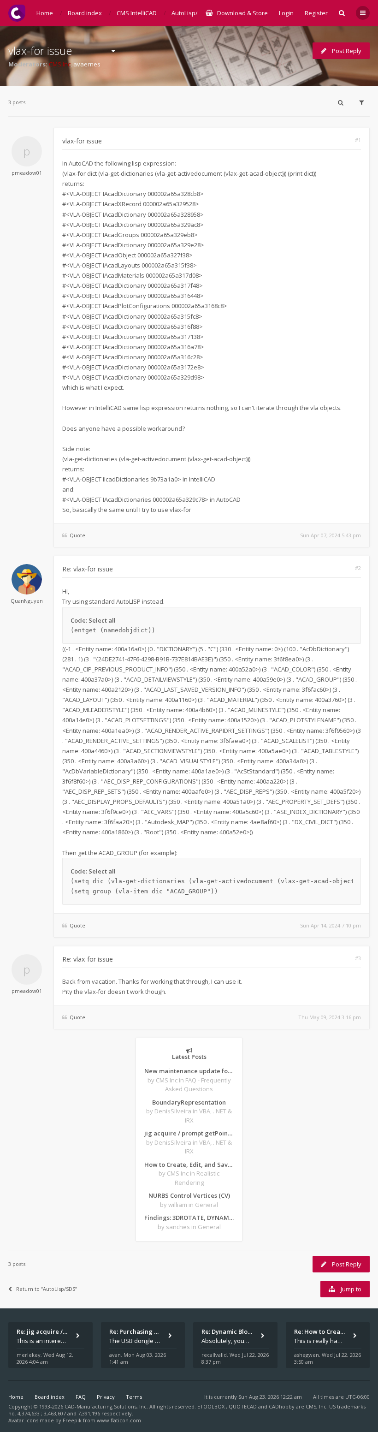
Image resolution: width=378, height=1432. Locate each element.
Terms (134, 1396)
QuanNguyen (27, 600)
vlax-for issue (40, 50)
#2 (358, 567)
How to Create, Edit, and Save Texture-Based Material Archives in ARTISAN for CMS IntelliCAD (189, 1164)
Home (16, 1396)
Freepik (72, 1420)
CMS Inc (60, 64)
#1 (358, 140)
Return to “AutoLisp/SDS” (46, 1288)
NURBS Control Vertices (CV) (189, 1195)
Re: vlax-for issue (87, 568)
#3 (358, 958)
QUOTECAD (243, 1406)
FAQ (81, 1396)
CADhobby (282, 1406)
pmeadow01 (27, 172)
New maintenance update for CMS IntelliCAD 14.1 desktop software (189, 1071)
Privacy (106, 1396)
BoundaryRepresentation (189, 1102)
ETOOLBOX (211, 1406)
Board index (50, 1396)
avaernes (86, 64)
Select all (102, 620)
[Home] (16, 13)
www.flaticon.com (119, 1420)
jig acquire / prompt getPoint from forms (189, 1133)
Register (316, 13)
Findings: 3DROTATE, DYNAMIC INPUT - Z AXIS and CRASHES (189, 1217)
